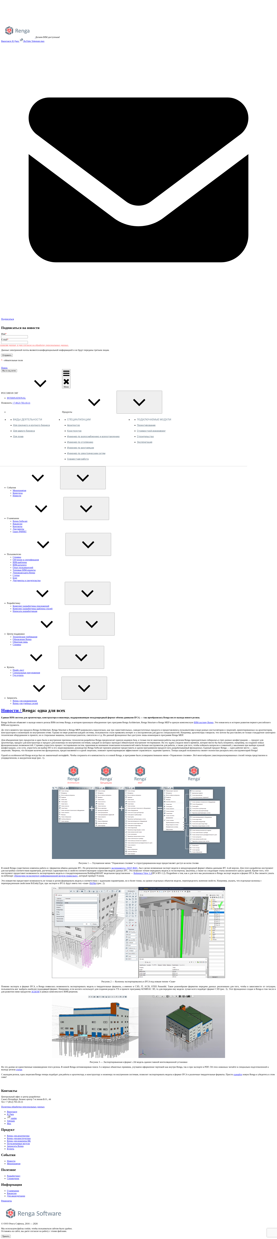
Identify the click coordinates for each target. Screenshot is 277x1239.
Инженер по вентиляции (80, 447)
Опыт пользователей (23, 567)
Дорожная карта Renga (24, 572)
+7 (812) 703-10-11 (21, 403)
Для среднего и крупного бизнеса (31, 425)
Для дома (18, 436)
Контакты (17, 526)
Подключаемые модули (18, 1143)
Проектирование (146, 425)
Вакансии (17, 524)
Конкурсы (18, 493)
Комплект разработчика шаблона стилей (33, 608)
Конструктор (74, 430)
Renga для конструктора (19, 1138)
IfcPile (93, 883)
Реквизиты (6, 1201)
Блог (15, 578)
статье (19, 1069)
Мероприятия (19, 490)
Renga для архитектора (18, 1136)
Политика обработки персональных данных (23, 1107)
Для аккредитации (16, 1196)
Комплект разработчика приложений (31, 606)
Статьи (16, 575)
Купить (10, 1149)
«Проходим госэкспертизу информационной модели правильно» (46, 876)
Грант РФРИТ (20, 531)
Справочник (13, 1178)
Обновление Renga (22, 639)
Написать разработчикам (25, 611)
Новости (17, 495)
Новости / (11, 710)
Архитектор (73, 425)
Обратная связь (20, 642)
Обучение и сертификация (26, 559)
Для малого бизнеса (24, 430)
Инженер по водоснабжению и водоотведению (93, 436)
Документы (18, 529)
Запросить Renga (15, 1146)
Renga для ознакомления (25, 701)
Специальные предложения (26, 672)
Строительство (145, 436)
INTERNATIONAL (16, 398)
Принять (6, 1236)
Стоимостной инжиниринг (151, 430)
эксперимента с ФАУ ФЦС (124, 868)
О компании (13, 1191)
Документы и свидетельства (27, 580)
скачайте (238, 1074)
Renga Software (20, 521)
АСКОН (35, 991)
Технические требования (25, 637)
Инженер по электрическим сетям (86, 453)
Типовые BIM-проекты (24, 570)
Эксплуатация (144, 442)
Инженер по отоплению (80, 442)
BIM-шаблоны (20, 562)
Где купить (18, 675)
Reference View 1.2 (143, 873)
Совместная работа (78, 459)
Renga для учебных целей (25, 703)
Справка (17, 557)
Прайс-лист (18, 670)
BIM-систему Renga (203, 722)
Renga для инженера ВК (19, 1141)
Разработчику (13, 1176)
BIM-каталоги (20, 565)
